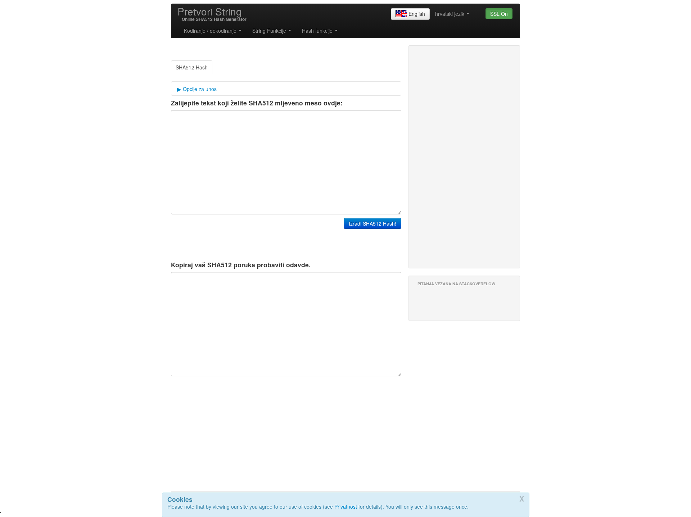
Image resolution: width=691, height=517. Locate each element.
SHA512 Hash (192, 67)
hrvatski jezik (450, 13)
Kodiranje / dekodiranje (211, 30)
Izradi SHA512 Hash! (372, 223)
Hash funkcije (318, 30)
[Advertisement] (110, 135)
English (416, 13)
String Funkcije (270, 30)
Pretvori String (209, 11)
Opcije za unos (199, 88)
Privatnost (345, 506)
